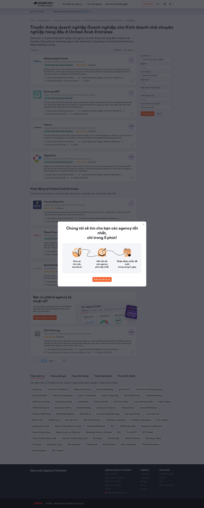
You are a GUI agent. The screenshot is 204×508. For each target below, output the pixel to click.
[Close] (143, 224)
